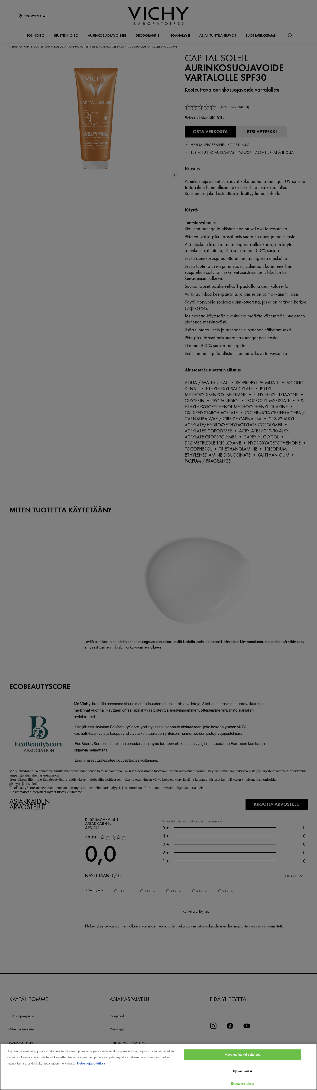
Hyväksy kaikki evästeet (242, 1054)
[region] (158, 1067)
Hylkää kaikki (242, 1071)
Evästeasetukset (242, 1083)
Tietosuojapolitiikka (91, 1063)
